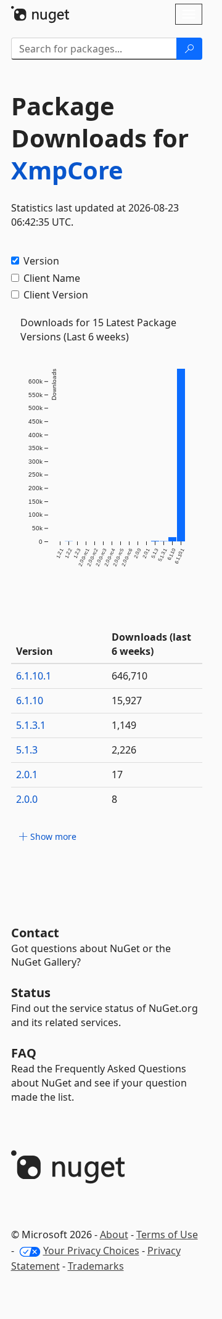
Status (31, 992)
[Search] (189, 49)
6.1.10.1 (33, 676)
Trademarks (96, 1266)
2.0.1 (27, 774)
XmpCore (67, 170)
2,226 (124, 750)
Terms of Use (167, 1234)
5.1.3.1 (31, 725)
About (114, 1234)
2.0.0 (27, 799)
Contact (35, 932)
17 (117, 774)
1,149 (124, 725)
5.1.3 (27, 750)
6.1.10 (29, 700)
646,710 (129, 676)
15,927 (127, 700)
